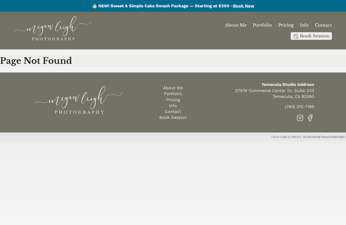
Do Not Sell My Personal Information (324, 137)
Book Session (314, 36)
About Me (236, 25)
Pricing (286, 25)
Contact (323, 25)
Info (304, 25)
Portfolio (262, 25)
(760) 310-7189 (299, 106)
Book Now (243, 5)
